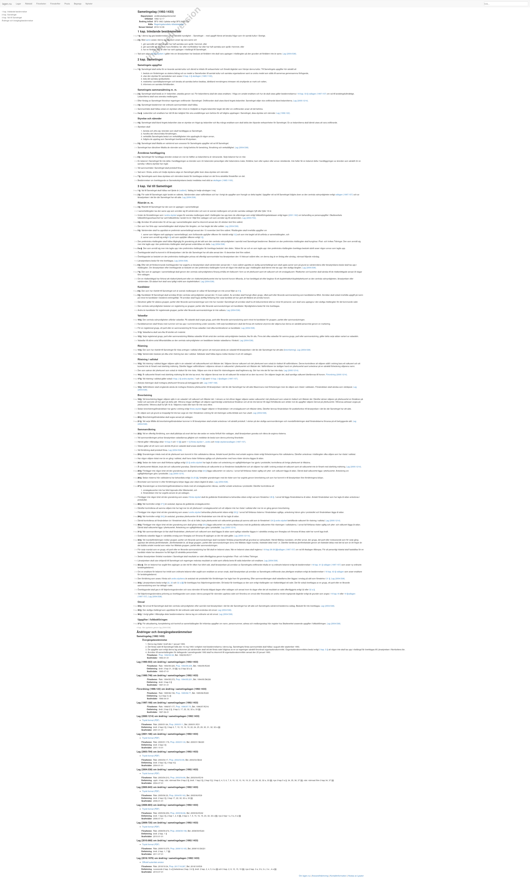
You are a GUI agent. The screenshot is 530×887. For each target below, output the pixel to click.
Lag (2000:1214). (300, 100)
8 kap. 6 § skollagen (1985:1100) (197, 76)
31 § (139, 531)
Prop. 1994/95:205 (184, 665)
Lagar (18, 3)
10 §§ (178, 441)
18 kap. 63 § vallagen (334, 571)
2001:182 (293, 215)
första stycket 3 (158, 53)
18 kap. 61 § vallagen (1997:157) (326, 564)
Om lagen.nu (304, 875)
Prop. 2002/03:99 (176, 759)
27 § (139, 486)
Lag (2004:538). (290, 53)
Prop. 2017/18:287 (177, 866)
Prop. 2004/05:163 (177, 795)
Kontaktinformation (338, 875)
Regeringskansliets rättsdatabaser (169, 24)
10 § (139, 319)
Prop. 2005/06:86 (178, 813)
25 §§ (196, 477)
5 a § (140, 248)
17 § (139, 378)
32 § (139, 539)
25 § (139, 470)
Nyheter (89, 3)
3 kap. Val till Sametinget (12, 17)
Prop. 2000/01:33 (178, 742)
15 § (139, 363)
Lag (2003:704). (249, 217)
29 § (236, 512)
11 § (139, 332)
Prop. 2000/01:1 (176, 724)
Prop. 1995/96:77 (183, 693)
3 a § (140, 113)
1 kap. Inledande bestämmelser (14, 11)
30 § (139, 524)
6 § (139, 156)
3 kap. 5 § (323, 649)
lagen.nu (7, 3)
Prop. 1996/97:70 (183, 706)
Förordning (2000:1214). (337, 374)
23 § (139, 454)
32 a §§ (180, 582)
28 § (272, 497)
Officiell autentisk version (153, 862)
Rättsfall (28, 3)
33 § (139, 582)
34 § (139, 605)
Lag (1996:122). (283, 113)
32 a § (140, 564)
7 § (139, 176)
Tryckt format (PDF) (150, 720)
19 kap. (334, 593)
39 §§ (275, 549)
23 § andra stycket (194, 462)
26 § (139, 477)
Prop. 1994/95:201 (184, 679)
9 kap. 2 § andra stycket (183, 378)
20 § (139, 417)
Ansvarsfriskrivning (320, 875)
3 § (139, 104)
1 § (139, 35)
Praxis (67, 3)
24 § (139, 462)
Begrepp (77, 3)
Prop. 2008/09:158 (178, 830)
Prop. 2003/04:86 (178, 777)
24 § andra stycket (279, 520)
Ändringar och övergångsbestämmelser (17, 20)
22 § (139, 433)
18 (338, 593)
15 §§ (202, 378)
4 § (139, 122)
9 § (239, 290)
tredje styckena (221, 441)
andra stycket (171, 215)
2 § (139, 39)
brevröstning (289, 349)
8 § (139, 290)
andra (207, 441)
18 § (139, 386)
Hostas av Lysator (356, 875)
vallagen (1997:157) (344, 194)
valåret (183, 190)
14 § (139, 353)
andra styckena (178, 578)
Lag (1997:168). (211, 382)
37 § (139, 623)
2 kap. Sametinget (9, 14)
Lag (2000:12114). (242, 535)
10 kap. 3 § (215, 378)
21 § (139, 421)
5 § (139, 143)
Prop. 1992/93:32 (166, 655)
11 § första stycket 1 (195, 441)
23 (192, 477)
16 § (139, 374)
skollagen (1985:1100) (223, 180)
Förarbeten (41, 3)
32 (172, 582)
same (148, 39)
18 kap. (167, 441)
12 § (139, 336)
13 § (139, 349)
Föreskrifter (55, 3)
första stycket (195, 408)
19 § (139, 399)
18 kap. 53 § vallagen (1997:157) (311, 93)
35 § (139, 610)
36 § (139, 614)
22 (168, 582)
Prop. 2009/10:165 (178, 848)
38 (271, 549)
